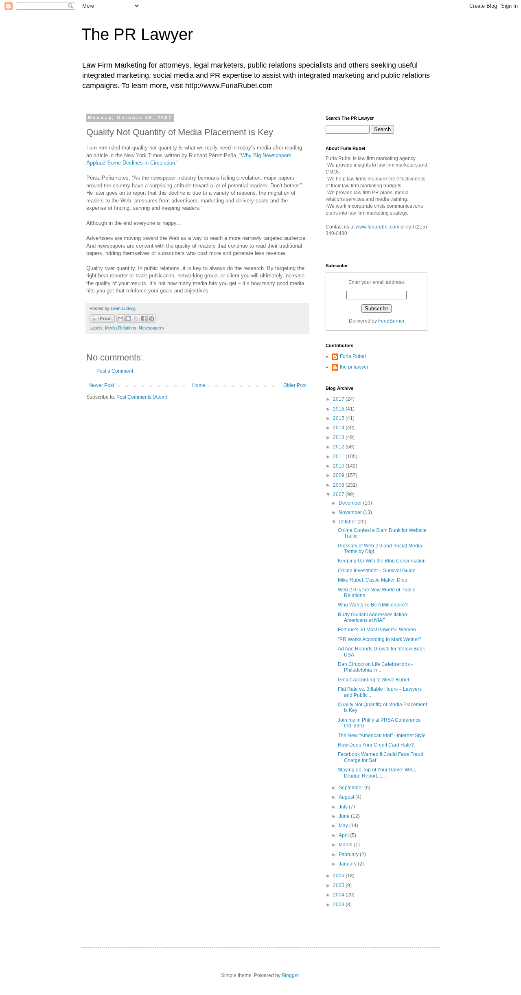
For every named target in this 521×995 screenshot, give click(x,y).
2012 (339, 447)
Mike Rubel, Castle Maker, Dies (372, 580)
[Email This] (120, 318)
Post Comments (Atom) (141, 397)
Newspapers (151, 327)
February (349, 854)
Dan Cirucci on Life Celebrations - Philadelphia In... (375, 667)
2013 (339, 437)
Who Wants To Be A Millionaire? (373, 605)
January (348, 864)
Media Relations (120, 327)
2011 (339, 456)
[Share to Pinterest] (151, 318)
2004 (339, 895)
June (345, 816)
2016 (339, 409)
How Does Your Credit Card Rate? (376, 745)
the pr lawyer (354, 367)
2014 (339, 428)
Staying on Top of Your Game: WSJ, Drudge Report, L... (377, 772)
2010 (339, 466)
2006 (339, 876)
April (344, 835)
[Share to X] (136, 318)
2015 (339, 418)
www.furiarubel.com (377, 227)
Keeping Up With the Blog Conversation (382, 561)
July (344, 807)
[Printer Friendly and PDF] (102, 319)
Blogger (290, 975)
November (351, 512)
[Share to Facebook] (144, 318)
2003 (339, 904)
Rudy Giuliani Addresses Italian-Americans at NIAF (373, 617)
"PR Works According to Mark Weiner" (379, 639)
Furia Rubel (353, 356)
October (348, 522)
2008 (339, 485)
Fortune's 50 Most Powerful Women (377, 630)
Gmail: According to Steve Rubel (373, 680)
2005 (339, 885)
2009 (339, 475)
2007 (339, 494)
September (351, 788)
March (346, 845)
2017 (339, 399)
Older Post (294, 385)
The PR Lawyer (137, 34)
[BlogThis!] (128, 318)
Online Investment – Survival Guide (377, 570)
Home (199, 385)
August (347, 797)
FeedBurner (391, 321)
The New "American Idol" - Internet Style (382, 735)
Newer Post (101, 385)
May (344, 825)
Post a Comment (114, 371)
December (351, 503)
